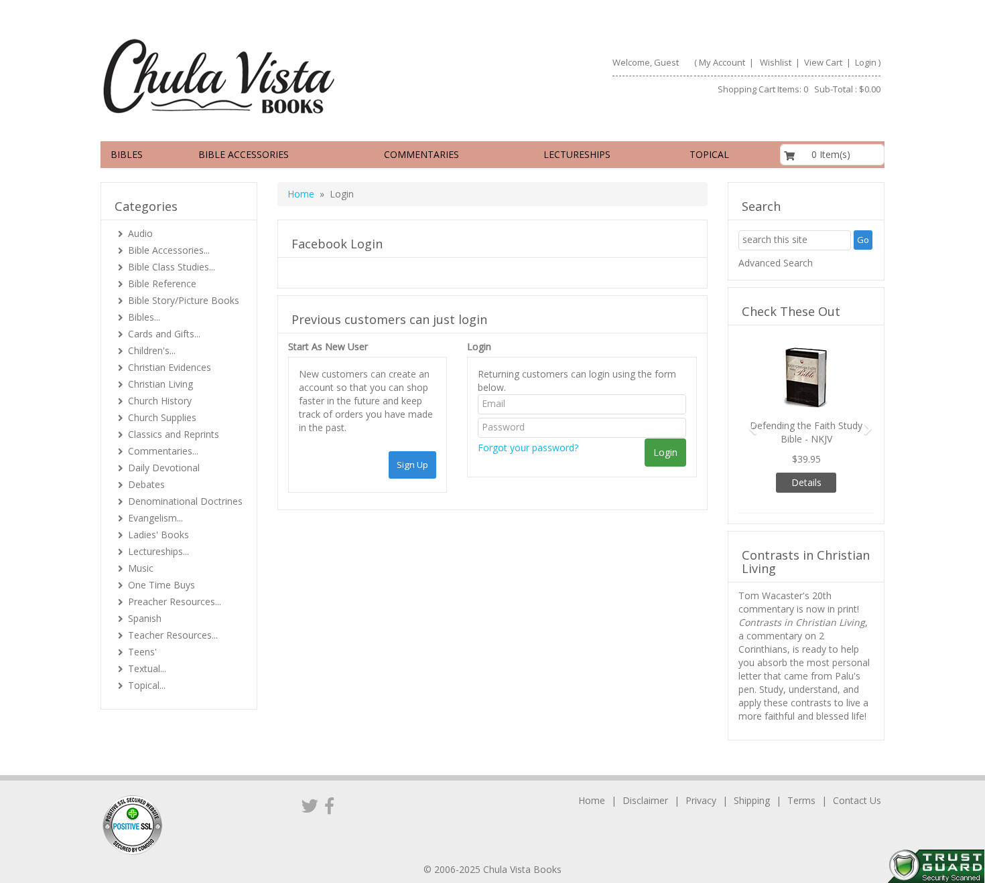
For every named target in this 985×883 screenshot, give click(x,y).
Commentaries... (163, 451)
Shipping (752, 800)
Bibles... (144, 317)
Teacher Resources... (173, 635)
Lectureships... (158, 551)
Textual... (147, 668)
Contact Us (857, 800)
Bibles (127, 154)
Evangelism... (155, 517)
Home (300, 193)
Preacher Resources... (174, 601)
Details (806, 482)
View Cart (822, 62)
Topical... (147, 685)
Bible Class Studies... (171, 266)
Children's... (152, 350)
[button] (748, 422)
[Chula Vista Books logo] (291, 76)
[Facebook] (329, 805)
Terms (801, 800)
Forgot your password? (528, 447)
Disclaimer (645, 800)
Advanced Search (775, 262)
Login (865, 62)
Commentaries (421, 154)
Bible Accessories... (169, 250)
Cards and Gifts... (164, 333)
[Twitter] (310, 805)
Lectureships (576, 154)
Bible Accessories (243, 154)
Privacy (700, 800)
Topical (709, 154)
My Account (722, 62)
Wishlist (775, 62)
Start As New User (328, 346)
